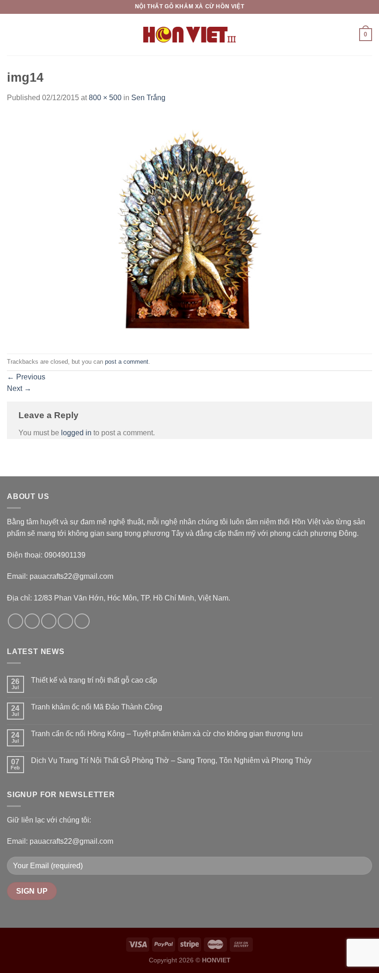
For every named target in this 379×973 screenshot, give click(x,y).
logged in (76, 433)
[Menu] (12, 34)
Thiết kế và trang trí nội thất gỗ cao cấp (94, 680)
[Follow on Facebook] (15, 621)
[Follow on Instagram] (32, 621)
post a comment (126, 361)
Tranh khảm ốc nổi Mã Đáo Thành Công (96, 707)
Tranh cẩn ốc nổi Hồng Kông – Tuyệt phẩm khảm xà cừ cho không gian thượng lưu (167, 734)
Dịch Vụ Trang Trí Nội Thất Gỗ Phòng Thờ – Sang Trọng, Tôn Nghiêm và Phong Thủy (171, 760)
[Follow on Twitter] (48, 621)
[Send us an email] (65, 621)
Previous (26, 377)
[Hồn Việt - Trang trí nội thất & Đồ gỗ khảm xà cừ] (189, 34)
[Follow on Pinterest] (82, 621)
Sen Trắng (148, 98)
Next (19, 388)
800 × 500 (105, 98)
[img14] (189, 228)
